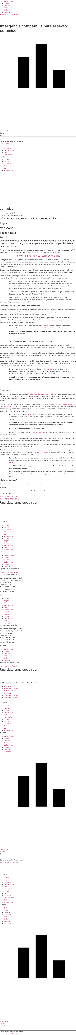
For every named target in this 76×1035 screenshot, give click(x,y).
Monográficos (8, 155)
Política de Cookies (10, 691)
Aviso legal (7, 686)
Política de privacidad (11, 688)
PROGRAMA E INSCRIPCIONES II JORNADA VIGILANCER (38, 256)
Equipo (6, 3)
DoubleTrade (47, 326)
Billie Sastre (32, 414)
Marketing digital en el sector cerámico (42, 394)
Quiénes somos (9, 1)
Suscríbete (7, 743)
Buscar (2, 135)
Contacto (7, 5)
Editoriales (7, 148)
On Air (6, 152)
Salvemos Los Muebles (42, 452)
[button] (38, 133)
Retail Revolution (39, 432)
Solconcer (22, 312)
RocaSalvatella (49, 369)
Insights (6, 146)
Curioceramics (9, 150)
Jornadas (7, 144)
